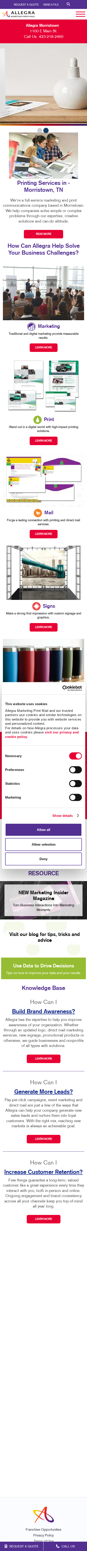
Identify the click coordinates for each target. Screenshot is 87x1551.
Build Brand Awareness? (43, 1011)
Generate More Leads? (43, 1092)
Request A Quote (26, 5)
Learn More (43, 1058)
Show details (62, 815)
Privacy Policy (43, 1535)
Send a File (51, 5)
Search (68, 4)
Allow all (43, 830)
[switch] (75, 769)
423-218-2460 (51, 37)
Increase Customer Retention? (43, 1172)
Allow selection (44, 844)
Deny (43, 859)
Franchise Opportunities (43, 1530)
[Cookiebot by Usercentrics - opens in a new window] (62, 688)
